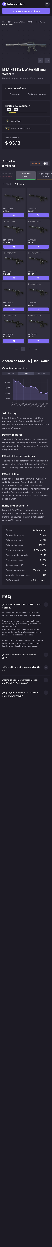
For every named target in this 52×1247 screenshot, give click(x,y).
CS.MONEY (6, 22)
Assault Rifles (19, 22)
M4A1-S (30, 22)
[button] (26, 121)
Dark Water (40, 22)
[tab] (10, 373)
